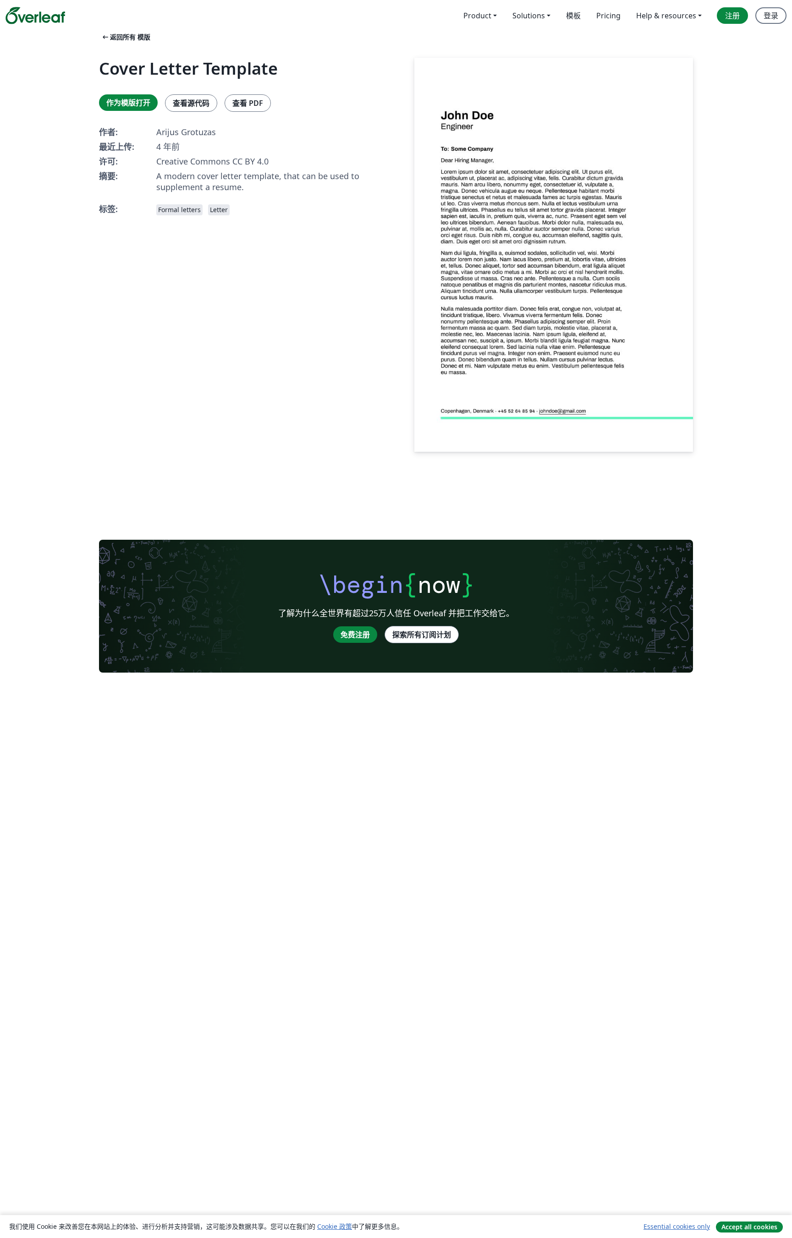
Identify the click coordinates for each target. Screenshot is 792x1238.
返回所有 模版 (125, 37)
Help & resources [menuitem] (666, 16)
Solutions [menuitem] (528, 16)
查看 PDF (247, 103)
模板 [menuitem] (573, 16)
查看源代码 (191, 103)
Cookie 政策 (334, 1226)
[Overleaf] (35, 15)
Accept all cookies (749, 1226)
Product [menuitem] (477, 16)
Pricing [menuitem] (608, 16)
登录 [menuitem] (771, 16)
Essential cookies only (677, 1226)
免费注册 (355, 635)
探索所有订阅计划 (421, 635)
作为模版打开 (128, 103)
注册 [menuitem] (732, 16)
